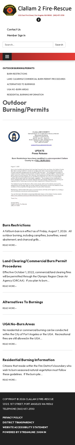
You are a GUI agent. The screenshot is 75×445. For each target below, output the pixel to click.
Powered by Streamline (19, 432)
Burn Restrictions (17, 73)
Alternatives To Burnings (21, 84)
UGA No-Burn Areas (17, 89)
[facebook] (38, 21)
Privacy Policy (13, 417)
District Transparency (18, 422)
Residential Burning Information (25, 94)
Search (59, 44)
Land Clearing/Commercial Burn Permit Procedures (36, 79)
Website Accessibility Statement (25, 427)
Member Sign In (16, 35)
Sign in (41, 432)
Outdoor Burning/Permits (18, 68)
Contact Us (14, 29)
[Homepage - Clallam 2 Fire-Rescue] (37, 10)
